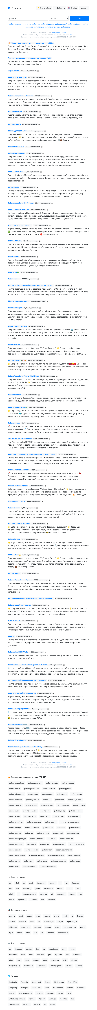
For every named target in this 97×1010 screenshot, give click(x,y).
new (66, 883)
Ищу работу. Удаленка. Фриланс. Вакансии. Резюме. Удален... (32, 454)
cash (23, 955)
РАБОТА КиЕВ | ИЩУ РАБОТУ (19, 709)
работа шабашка (15, 800)
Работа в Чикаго (14, 124)
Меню (83, 8)
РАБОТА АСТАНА (15, 241)
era (17, 888)
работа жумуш (15, 833)
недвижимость (29, 894)
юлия (45, 960)
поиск (27, 960)
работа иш (26, 24)
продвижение (14, 966)
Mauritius (49, 993)
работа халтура (79, 805)
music (65, 916)
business (69, 966)
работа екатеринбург (17, 839)
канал (29, 916)
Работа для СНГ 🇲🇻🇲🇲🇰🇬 (17, 360)
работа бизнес (59, 844)
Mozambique (58, 988)
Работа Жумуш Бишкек (17, 740)
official (11, 894)
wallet (65, 960)
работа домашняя (58, 861)
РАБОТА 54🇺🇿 (13, 272)
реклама (43, 894)
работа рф (61, 828)
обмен (72, 894)
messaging (27, 888)
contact (29, 949)
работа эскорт (30, 816)
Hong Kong (13, 988)
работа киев (33, 794)
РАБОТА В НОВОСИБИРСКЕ (18, 210)
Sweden (12, 993)
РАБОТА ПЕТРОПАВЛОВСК (18, 470)
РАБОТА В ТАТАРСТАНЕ (17, 77)
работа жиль (14, 867)
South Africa (72, 982)
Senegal (24, 988)
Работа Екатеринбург (16, 153)
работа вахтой (61, 24)
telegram (75, 883)
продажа (22, 900)
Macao (60, 993)
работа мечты (14, 861)
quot (31, 883)
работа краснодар (36, 855)
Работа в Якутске (15, 111)
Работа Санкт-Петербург (18, 485)
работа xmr (65, 27)
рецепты (22, 922)
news (38, 916)
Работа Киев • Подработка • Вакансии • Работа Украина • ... (31, 598)
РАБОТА (11, 636)
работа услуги (14, 789)
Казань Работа (13, 256)
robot (11, 960)
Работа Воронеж (14, 394)
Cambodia (13, 982)
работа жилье (76, 794)
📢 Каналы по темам (17, 910)
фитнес (79, 966)
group (37, 888)
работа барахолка (76, 844)
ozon (28, 933)
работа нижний (74, 855)
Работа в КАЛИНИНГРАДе (18, 652)
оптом (57, 927)
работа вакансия (31, 850)
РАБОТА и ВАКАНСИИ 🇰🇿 (17, 407)
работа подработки (56, 855)
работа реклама (30, 811)
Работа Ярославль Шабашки (19, 523)
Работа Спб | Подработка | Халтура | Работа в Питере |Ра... (31, 285)
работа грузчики (29, 867)
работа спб (59, 800)
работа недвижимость (69, 822)
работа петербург (16, 844)
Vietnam (42, 999)
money (72, 949)
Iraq (72, 999)
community (61, 894)
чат (10, 883)
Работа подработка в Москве (19, 605)
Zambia (37, 1004)
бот (37, 949)
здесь (71, 35)
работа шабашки (74, 24)
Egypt (69, 993)
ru (18, 894)
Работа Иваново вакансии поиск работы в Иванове (27, 665)
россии (48, 927)
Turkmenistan (14, 1004)
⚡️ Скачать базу (44, 8)
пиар (78, 888)
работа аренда (15, 828)
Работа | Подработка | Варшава (20, 580)
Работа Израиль (14, 279)
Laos (47, 988)
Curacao (39, 993)
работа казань (47, 805)
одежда (37, 927)
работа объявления (16, 794)
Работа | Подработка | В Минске (20, 96)
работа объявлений (64, 850)
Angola (47, 982)
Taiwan (32, 999)
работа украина (32, 800)
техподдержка (56, 966)
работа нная (62, 794)
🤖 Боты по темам (16, 943)
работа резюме (15, 24)
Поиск (80, 18)
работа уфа (31, 844)
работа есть (44, 816)
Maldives (52, 999)
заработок (53, 949)
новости (12, 916)
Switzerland (36, 982)
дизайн (82, 927)
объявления (48, 888)
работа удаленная (31, 789)
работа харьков (15, 805)
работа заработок (16, 822)
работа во (36, 24)
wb (42, 933)
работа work (58, 833)
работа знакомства (48, 867)
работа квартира (34, 822)
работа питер (42, 861)
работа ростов (50, 822)
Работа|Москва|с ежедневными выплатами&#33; (27, 680)
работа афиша (14, 816)
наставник (13, 955)
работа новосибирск (17, 855)
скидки (60, 922)
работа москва (68, 783)
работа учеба (58, 816)
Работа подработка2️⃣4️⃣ (17, 724)
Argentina (63, 999)
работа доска (47, 794)
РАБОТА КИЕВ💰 (14, 555)
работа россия (15, 850)
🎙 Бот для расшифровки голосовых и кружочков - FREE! (29, 58)
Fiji (45, 1004)
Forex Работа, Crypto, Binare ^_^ (20, 225)
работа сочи (75, 861)
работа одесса (31, 805)
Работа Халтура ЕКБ (16, 146)
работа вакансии (35, 783)
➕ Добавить (59, 8)
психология (25, 927)
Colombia (80, 988)
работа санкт (14, 811)
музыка (47, 916)
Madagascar (59, 982)
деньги (36, 960)
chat (17, 883)
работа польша (74, 816)
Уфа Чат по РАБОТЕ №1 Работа (20, 439)
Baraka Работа (13, 187)
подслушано (63, 933)
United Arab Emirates (17, 999)
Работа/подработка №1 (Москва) (21, 203)
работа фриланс (47, 24)
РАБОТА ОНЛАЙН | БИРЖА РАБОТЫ (22, 693)
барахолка (41, 883)
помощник (77, 955)
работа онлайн (52, 783)
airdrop (74, 960)
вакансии (33, 900)
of (60, 883)
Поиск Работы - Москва (17, 326)
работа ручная (65, 789)
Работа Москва (14, 423)
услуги (11, 900)
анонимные (28, 966)
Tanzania (24, 982)
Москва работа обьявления (18, 301)
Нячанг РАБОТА (14, 621)
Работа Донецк (14, 539)
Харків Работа (13, 71)
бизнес (60, 888)
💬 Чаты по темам (16, 877)
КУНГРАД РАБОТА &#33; (17, 131)
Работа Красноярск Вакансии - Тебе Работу (25, 747)
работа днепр (59, 811)
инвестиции (48, 922)
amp (10, 888)
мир (35, 933)
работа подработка (16, 783)
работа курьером (75, 800)
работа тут (28, 861)
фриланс (58, 955)
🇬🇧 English (72, 8)
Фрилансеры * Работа (16, 501)
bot (10, 949)
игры (11, 933)
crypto (69, 888)
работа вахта (74, 828)
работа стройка (43, 833)
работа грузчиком (52, 27)
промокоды (72, 922)
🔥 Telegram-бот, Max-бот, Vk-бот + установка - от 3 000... (31, 43)
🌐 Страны (13, 976)
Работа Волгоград (15, 308)
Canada (70, 988)
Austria (52, 1004)
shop (32, 922)
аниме (19, 933)
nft (52, 894)
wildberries (13, 927)
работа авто (45, 811)
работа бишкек (73, 833)
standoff (50, 933)
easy (19, 960)
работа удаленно (37, 839)
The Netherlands (25, 993)
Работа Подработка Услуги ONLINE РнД (23, 376)
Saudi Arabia (36, 988)
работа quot (48, 828)
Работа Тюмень (14, 345)
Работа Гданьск (14, 573)
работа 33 (47, 800)
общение (51, 900)
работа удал (39, 27)
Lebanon (26, 1004)
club (80, 894)
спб (42, 900)
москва (52, 883)
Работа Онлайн (14, 508)
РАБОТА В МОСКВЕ (15, 172)
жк (24, 883)
